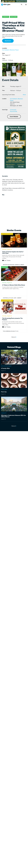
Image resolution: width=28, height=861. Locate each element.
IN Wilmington (5, 5)
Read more (8, 40)
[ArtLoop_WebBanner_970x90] (14, 1)
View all (13, 337)
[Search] (21, 4)
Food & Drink (13, 111)
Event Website (14, 116)
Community (13, 109)
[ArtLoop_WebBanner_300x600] (15, 147)
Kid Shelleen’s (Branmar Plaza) (10, 50)
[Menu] (26, 4)
